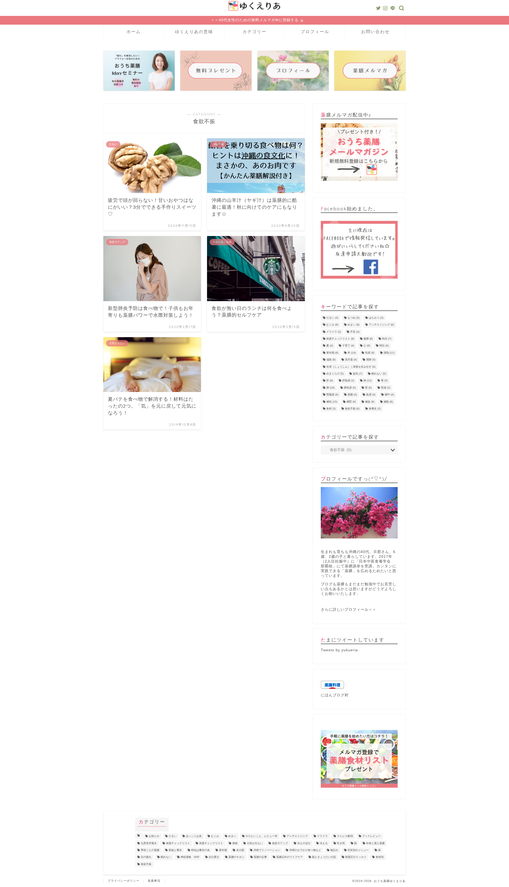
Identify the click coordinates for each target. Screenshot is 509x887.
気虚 (369, 352)
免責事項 (154, 880)
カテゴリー (254, 31)
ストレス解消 (345, 836)
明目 (384, 345)
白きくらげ (335, 373)
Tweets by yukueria (339, 650)
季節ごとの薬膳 (150, 850)
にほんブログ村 (335, 695)
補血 (369, 401)
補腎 (351, 401)
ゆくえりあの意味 (194, 31)
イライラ (333, 331)
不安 (354, 331)
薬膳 (352, 394)
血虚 (370, 394)
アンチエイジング (381, 324)
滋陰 (331, 359)
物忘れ (334, 850)
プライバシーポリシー (123, 880)
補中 (389, 394)
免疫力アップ (280, 843)
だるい (332, 317)
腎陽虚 (332, 394)
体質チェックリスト (340, 338)
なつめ (353, 317)
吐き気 (341, 843)
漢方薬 (351, 359)
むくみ (332, 324)
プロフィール (315, 31)
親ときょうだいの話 (324, 857)
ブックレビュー (371, 836)
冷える (324, 843)
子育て (348, 345)
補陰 (388, 401)
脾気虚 (350, 387)
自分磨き (214, 857)
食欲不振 (352, 408)
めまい (353, 324)
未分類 (240, 850)
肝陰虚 (348, 380)
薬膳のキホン (236, 857)
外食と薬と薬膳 (375, 843)
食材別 (380, 857)
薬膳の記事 (260, 857)
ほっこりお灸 (194, 836)
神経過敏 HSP (190, 857)
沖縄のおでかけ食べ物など (305, 850)
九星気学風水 (149, 843)
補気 (331, 401)
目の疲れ (146, 857)
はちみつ (376, 317)
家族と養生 (175, 850)
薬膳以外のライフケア (289, 857)
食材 (331, 408)
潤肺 (370, 359)
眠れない (378, 373)
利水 (386, 338)
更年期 (332, 352)
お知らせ (154, 836)
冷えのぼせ (303, 843)
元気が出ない (255, 843)
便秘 (235, 843)
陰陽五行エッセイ (355, 857)
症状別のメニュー (358, 850)
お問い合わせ (375, 31)
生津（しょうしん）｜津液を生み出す (350, 366)
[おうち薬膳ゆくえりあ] (254, 11)
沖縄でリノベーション (266, 850)
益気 (357, 373)
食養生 (375, 408)
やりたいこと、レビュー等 (261, 836)
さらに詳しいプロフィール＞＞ (348, 610)
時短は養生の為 (200, 850)
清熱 (389, 352)
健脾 (368, 338)
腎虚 (385, 387)
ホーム (133, 31)
